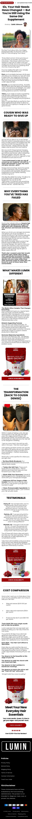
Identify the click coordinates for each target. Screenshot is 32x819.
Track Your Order (6, 779)
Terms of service (12, 814)
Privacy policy (16, 811)
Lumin (9, 811)
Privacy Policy (5, 763)
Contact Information (8, 776)
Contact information (11, 816)
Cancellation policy (23, 816)
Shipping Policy (6, 769)
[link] (16, 706)
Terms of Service (6, 773)
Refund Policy (5, 766)
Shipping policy (22, 814)
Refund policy (24, 811)
